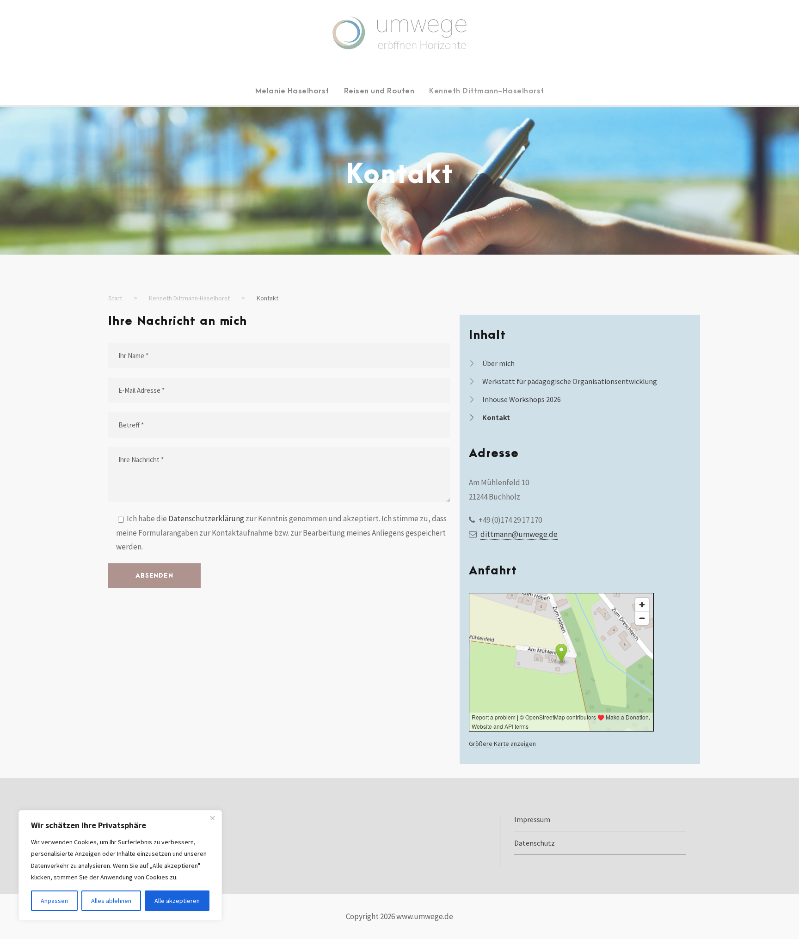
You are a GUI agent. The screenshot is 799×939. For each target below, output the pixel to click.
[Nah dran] (212, 817)
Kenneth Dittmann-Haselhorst (486, 91)
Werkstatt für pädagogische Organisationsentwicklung (569, 381)
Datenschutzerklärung (206, 518)
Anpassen (54, 900)
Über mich (498, 363)
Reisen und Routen (379, 91)
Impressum (532, 819)
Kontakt (496, 417)
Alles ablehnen (111, 900)
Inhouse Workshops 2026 (521, 399)
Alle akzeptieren (177, 900)
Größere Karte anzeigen (502, 743)
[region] (120, 865)
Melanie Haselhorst (292, 91)
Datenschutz (534, 843)
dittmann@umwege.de (519, 534)
